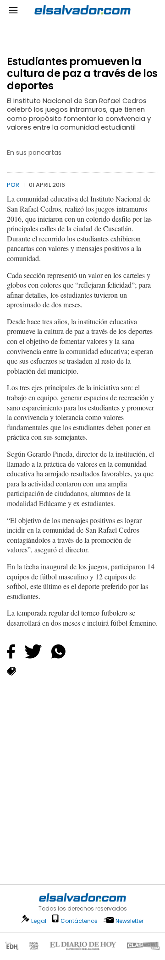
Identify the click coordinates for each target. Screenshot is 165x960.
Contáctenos (79, 921)
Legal (38, 921)
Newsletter (129, 921)
